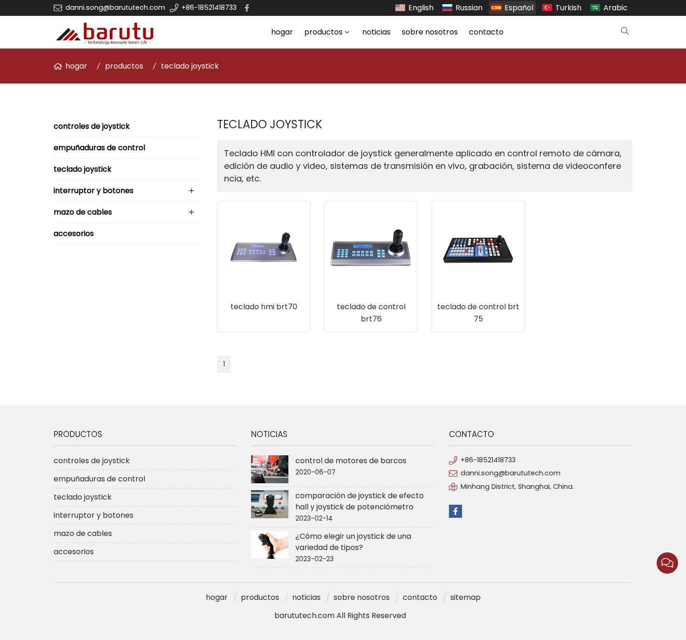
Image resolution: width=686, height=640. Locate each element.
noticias (376, 32)
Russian (469, 7)
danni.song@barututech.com (115, 7)
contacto (486, 32)
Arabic (615, 7)
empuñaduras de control (99, 147)
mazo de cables (83, 212)
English (421, 7)
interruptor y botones (93, 190)
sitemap (465, 597)
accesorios (74, 233)
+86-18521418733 (209, 7)
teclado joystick (190, 66)
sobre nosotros (430, 32)
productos (323, 32)
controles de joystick (92, 126)
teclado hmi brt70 (264, 306)
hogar (282, 32)
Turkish (568, 7)
